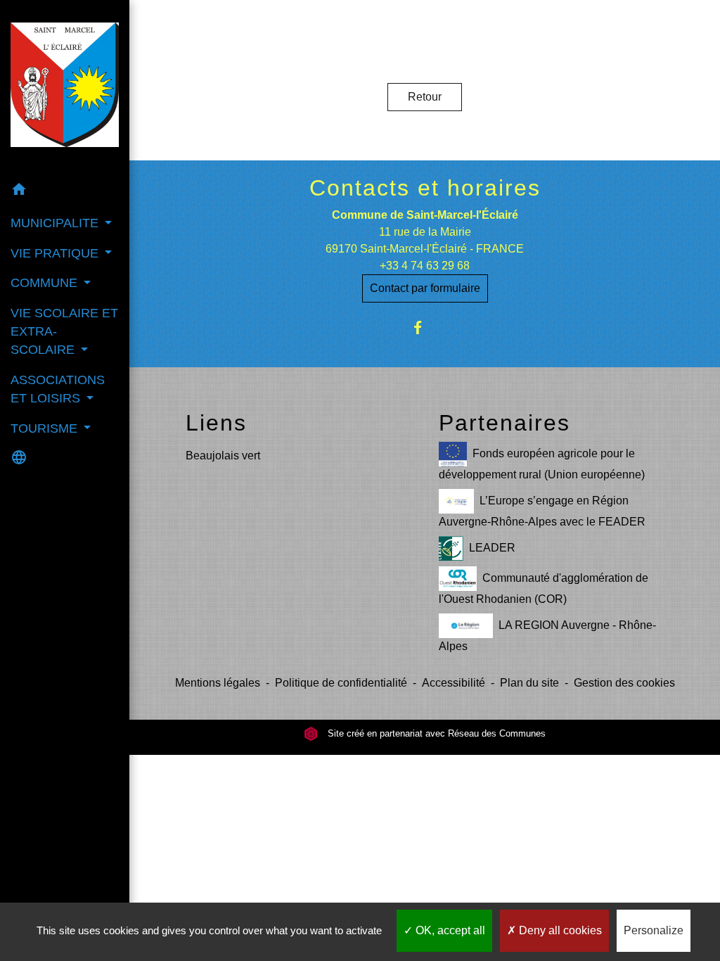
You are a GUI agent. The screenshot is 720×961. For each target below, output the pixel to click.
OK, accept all (449, 930)
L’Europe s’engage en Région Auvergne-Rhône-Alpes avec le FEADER (542, 511)
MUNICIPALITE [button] (56, 223)
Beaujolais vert (223, 456)
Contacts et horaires (425, 188)
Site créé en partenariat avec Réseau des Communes (435, 733)
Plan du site (529, 683)
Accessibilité (453, 683)
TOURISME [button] (46, 428)
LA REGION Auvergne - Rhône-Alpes (547, 635)
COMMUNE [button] (46, 283)
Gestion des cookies (624, 683)
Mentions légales (217, 683)
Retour (425, 97)
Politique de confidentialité (341, 683)
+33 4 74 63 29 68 (425, 266)
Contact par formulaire (425, 288)
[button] (65, 191)
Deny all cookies (559, 930)
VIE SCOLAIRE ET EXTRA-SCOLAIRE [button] (64, 331)
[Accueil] (65, 87)
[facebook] (425, 327)
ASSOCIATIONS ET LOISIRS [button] (58, 389)
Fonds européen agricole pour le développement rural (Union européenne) (542, 463)
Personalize (653, 930)
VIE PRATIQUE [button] (56, 253)
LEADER (492, 548)
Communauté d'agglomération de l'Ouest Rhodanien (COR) (543, 588)
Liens (216, 422)
